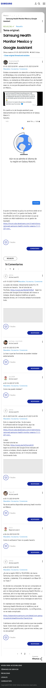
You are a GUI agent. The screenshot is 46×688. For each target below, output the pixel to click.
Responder (35, 333)
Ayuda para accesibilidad (11, 665)
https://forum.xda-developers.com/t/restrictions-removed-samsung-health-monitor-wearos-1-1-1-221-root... (22, 226)
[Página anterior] (6, 269)
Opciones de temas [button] (39, 21)
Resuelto (19, 26)
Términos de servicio (10, 669)
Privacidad (5, 673)
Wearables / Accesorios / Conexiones (15, 69)
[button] (39, 61)
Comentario (34, 248)
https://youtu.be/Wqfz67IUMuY (22, 290)
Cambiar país (6, 681)
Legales (4, 677)
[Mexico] (6, 3)
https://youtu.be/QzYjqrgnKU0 (22, 445)
